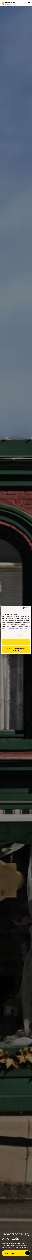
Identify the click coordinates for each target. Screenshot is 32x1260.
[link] (9, 3)
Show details (23, 635)
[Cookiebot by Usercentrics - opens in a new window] (23, 608)
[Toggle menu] (29, 3)
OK (16, 642)
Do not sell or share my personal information (16, 649)
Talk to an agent (9, 1253)
